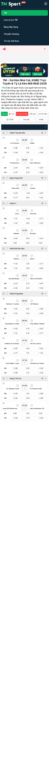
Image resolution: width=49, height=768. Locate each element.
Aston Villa (15, 188)
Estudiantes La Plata (12, 324)
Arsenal (32, 188)
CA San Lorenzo (35, 343)
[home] (13, 4)
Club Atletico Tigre (12, 363)
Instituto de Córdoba (12, 343)
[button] (17, 71)
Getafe (32, 143)
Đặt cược (25, 74)
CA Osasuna (14, 143)
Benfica (16, 259)
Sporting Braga (14, 278)
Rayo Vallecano (35, 163)
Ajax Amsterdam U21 (37, 408)
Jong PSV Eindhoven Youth (11, 408)
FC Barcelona (14, 163)
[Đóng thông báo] (45, 49)
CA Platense (34, 304)
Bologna (33, 233)
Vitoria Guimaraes (36, 278)
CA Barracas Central (37, 363)
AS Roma (33, 213)
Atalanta (16, 233)
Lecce (17, 213)
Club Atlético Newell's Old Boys (38, 324)
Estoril (32, 259)
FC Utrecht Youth (36, 389)
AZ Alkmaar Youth (12, 389)
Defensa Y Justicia (12, 304)
